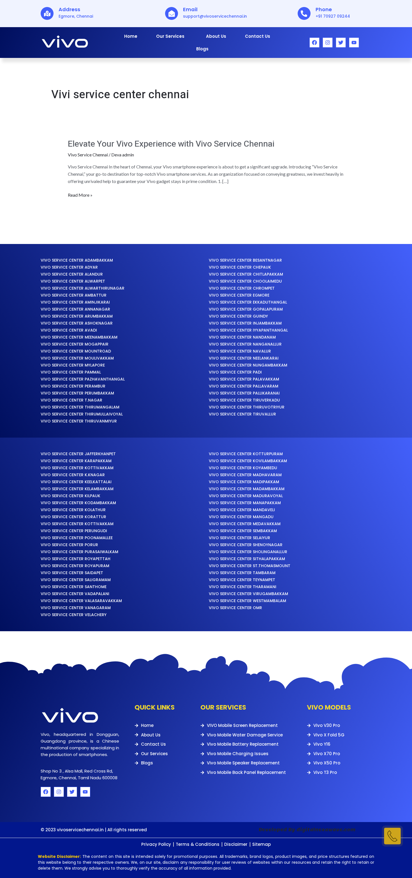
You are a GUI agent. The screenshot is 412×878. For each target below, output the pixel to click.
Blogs (202, 49)
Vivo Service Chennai (88, 154)
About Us (216, 36)
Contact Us (257, 36)
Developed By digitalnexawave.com (307, 830)
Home (130, 36)
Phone (324, 9)
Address (69, 9)
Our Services (170, 36)
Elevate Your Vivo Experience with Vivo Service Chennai (171, 144)
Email (190, 9)
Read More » (80, 194)
